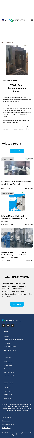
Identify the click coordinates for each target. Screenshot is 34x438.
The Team (7, 343)
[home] (17, 20)
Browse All (17, 151)
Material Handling (9, 376)
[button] (5, 20)
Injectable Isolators (10, 372)
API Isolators (8, 365)
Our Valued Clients (10, 350)
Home (2, 42)
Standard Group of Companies (13, 340)
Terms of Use (6, 421)
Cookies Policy (6, 428)
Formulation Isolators (10, 369)
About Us (7, 336)
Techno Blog (9, 42)
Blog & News (8, 395)
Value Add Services (10, 347)
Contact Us (17, 304)
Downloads (7, 398)
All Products (8, 362)
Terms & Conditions (8, 424)
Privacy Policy (6, 417)
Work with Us (8, 391)
